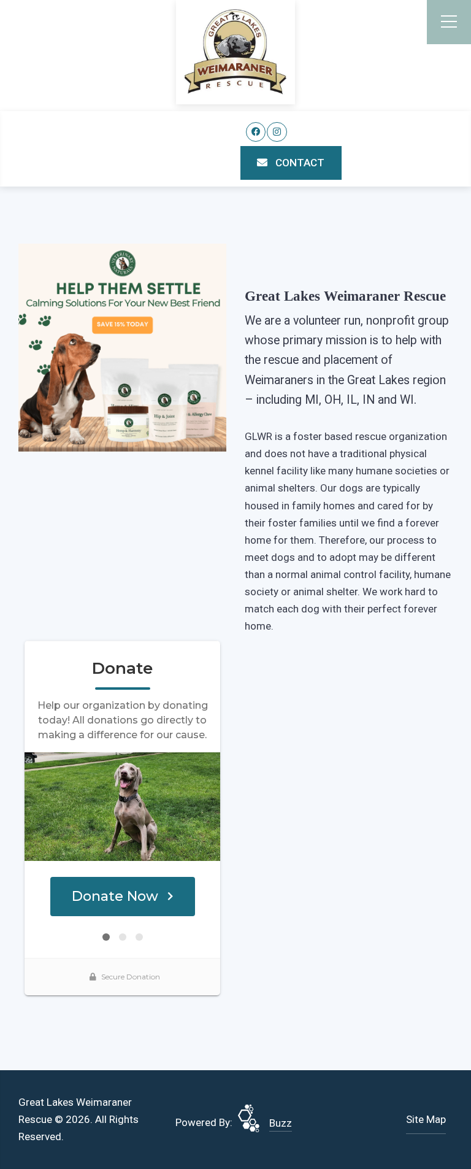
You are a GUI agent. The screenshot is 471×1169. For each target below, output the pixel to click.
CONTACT (298, 162)
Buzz (280, 1123)
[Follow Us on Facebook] (256, 132)
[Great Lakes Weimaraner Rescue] (235, 52)
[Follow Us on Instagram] (277, 132)
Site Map (426, 1119)
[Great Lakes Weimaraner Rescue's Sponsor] (122, 347)
